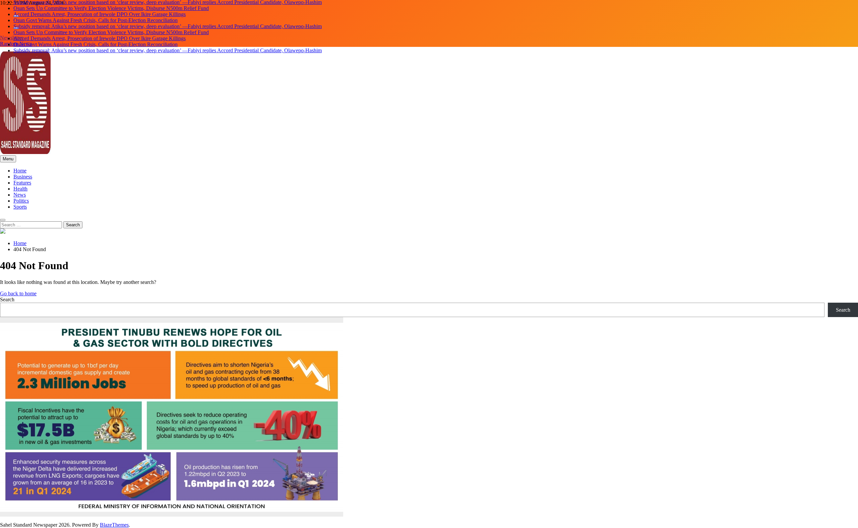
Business (22, 176)
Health (20, 189)
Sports (20, 207)
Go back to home (18, 293)
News (19, 195)
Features (22, 182)
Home (19, 170)
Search (7, 299)
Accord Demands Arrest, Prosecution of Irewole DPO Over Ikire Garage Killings (99, 14)
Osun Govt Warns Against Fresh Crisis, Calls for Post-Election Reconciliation (95, 20)
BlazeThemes (114, 525)
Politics (21, 201)
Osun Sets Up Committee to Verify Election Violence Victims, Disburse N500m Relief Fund (111, 8)
